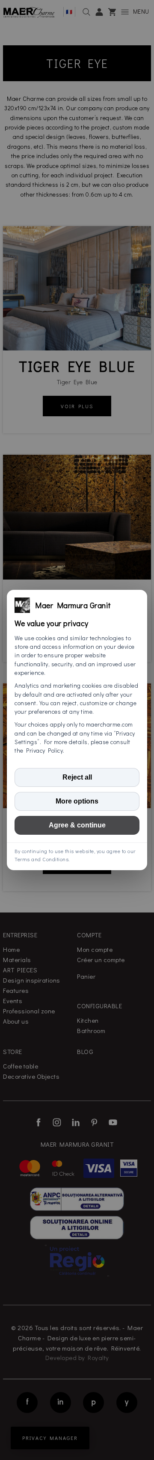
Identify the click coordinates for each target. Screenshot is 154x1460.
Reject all (77, 777)
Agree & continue (77, 825)
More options (77, 801)
